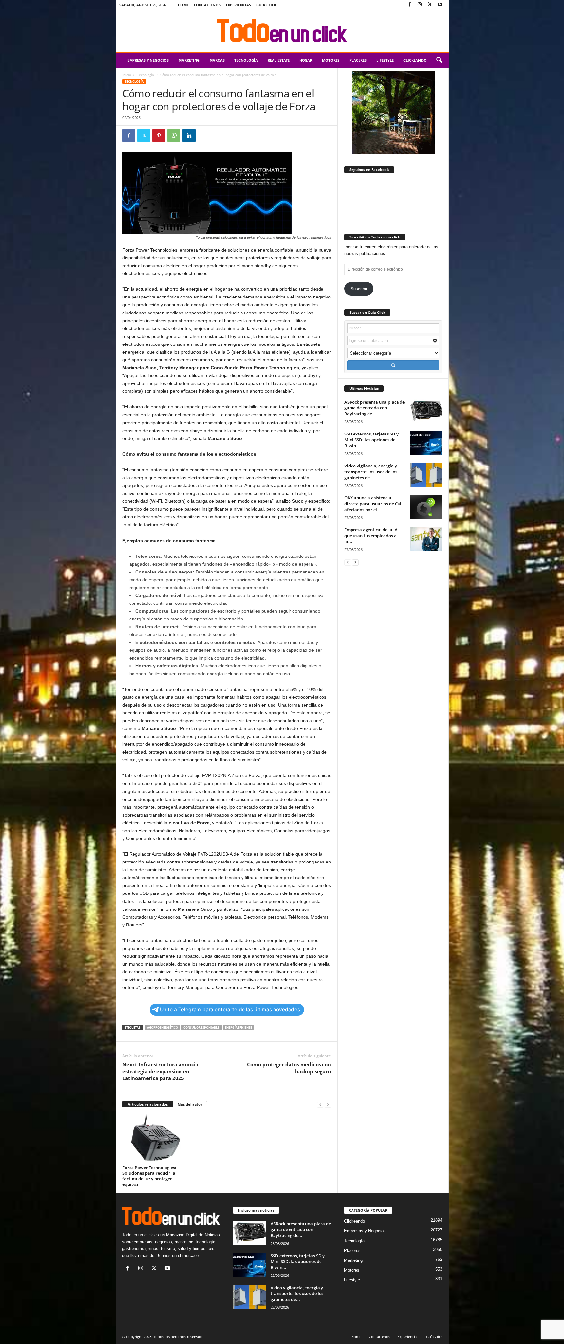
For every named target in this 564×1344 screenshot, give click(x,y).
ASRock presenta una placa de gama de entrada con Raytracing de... (374, 408)
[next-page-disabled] (328, 1104)
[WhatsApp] (173, 135)
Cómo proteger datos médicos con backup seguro (289, 1068)
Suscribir (359, 288)
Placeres (358, 60)
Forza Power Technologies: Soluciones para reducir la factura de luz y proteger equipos (149, 1176)
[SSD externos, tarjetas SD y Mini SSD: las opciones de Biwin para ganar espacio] (426, 443)
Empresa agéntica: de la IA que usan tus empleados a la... (371, 535)
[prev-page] (320, 1104)
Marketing (189, 60)
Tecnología (246, 60)
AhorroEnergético (162, 1027)
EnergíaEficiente (238, 1027)
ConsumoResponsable (201, 1027)
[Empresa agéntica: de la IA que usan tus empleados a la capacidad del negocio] (426, 539)
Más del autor (190, 1104)
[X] (430, 4)
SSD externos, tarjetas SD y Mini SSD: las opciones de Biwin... (371, 440)
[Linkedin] (189, 135)
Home (183, 4)
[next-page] (355, 562)
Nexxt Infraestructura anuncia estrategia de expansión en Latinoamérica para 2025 (160, 1071)
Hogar (305, 60)
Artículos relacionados (148, 1104)
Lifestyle (385, 60)
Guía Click (266, 4)
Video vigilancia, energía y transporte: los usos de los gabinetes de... (370, 472)
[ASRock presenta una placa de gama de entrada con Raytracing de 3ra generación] (426, 411)
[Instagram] (420, 4)
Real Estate (279, 60)
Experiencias (238, 4)
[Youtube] (440, 4)
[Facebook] (410, 4)
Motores (330, 60)
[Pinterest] (158, 135)
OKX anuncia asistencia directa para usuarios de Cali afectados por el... (373, 503)
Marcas (217, 60)
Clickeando (415, 60)
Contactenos (207, 4)
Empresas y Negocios (148, 60)
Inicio (126, 74)
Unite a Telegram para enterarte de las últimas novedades (230, 1009)
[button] (439, 60)
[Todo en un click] (282, 30)
